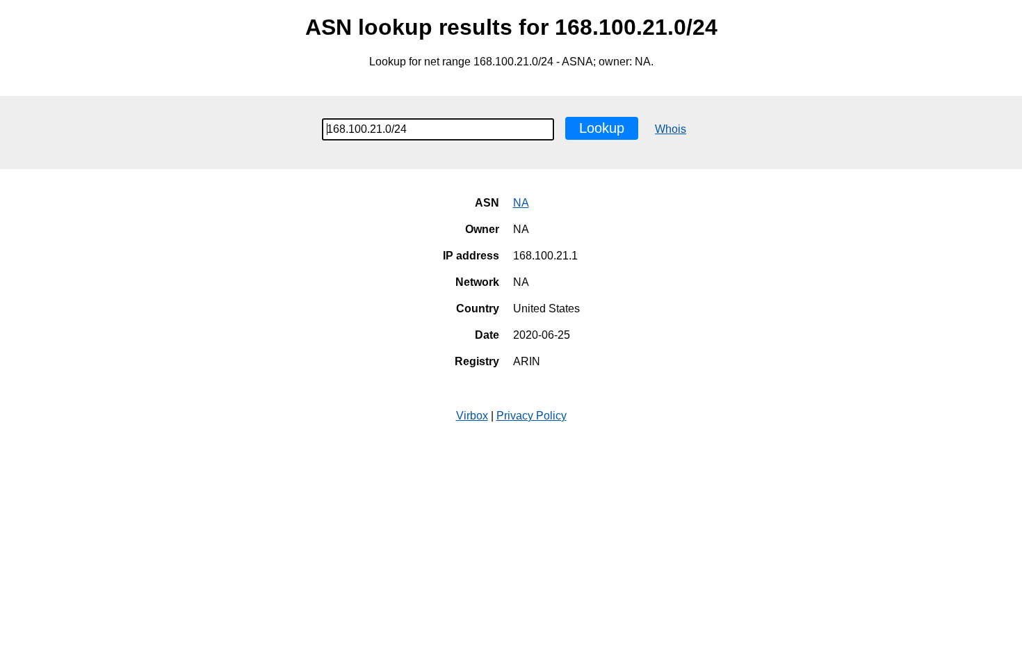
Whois (670, 129)
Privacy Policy (531, 416)
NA (521, 203)
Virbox (472, 416)
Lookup (601, 128)
